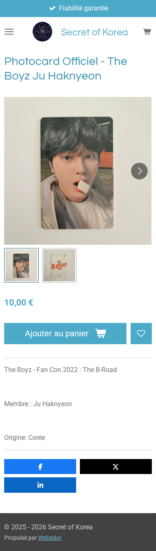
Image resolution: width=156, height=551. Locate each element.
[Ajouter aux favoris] (141, 333)
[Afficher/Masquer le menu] (9, 31)
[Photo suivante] (139, 171)
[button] (21, 265)
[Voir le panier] (147, 31)
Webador (50, 537)
